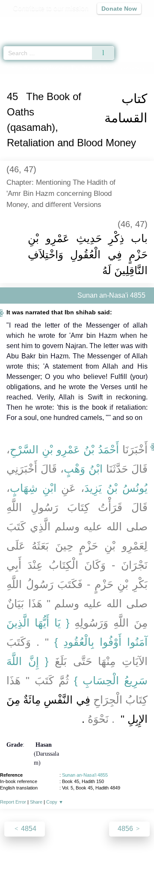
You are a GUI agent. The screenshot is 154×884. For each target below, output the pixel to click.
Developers (98, 859)
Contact (133, 859)
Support (64, 859)
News (38, 859)
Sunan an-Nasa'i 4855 (85, 775)
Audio (129, 23)
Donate (77, 869)
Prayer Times (94, 23)
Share (36, 801)
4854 (27, 828)
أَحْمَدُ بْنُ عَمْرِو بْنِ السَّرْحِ (64, 449)
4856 (126, 828)
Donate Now (119, 8)
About (15, 859)
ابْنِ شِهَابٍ (33, 488)
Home (10, 68)
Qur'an (27, 23)
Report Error (13, 801)
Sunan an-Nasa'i (44, 68)
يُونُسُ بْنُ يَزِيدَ (116, 488)
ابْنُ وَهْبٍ (83, 469)
